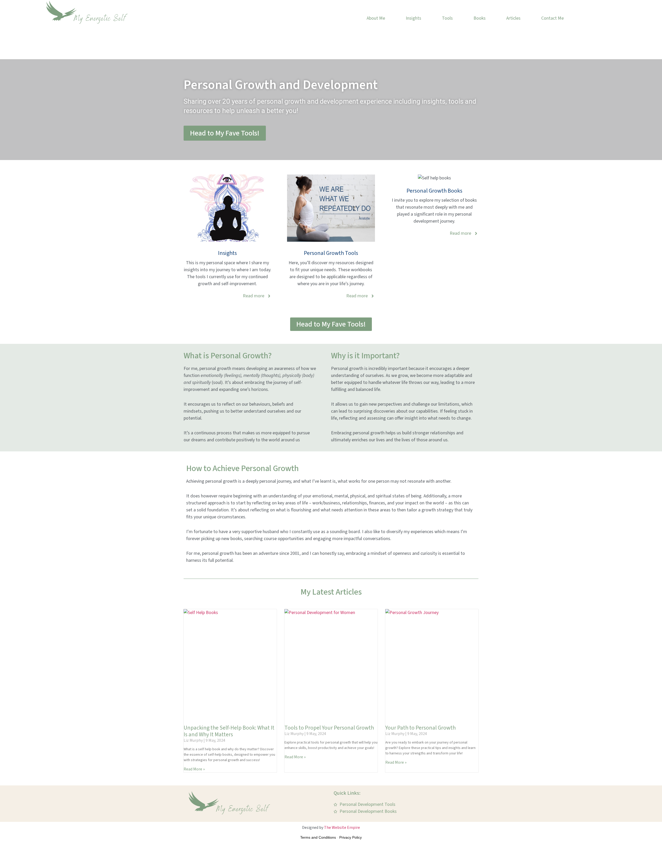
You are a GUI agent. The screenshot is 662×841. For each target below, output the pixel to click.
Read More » (194, 769)
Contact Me (552, 18)
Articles (513, 18)
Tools (447, 18)
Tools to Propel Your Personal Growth (329, 728)
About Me (376, 18)
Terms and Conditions (318, 837)
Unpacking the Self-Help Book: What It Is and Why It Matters (229, 731)
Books (479, 18)
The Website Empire (342, 827)
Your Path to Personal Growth (420, 728)
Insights (413, 18)
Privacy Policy (350, 837)
